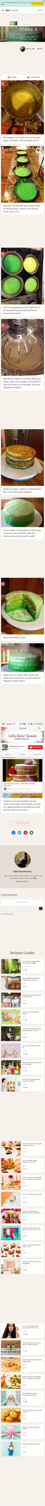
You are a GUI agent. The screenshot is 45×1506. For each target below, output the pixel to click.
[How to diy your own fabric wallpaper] (11, 1266)
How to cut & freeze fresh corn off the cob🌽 (31, 962)
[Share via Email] (31, 833)
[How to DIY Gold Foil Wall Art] (11, 1050)
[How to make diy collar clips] (11, 1199)
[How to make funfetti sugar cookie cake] (11, 1364)
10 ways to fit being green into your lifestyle (31, 1080)
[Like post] (17, 823)
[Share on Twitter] (19, 833)
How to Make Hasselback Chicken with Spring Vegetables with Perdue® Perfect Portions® (31, 980)
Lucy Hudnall (28, 966)
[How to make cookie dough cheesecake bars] (11, 1148)
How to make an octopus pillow (31, 1428)
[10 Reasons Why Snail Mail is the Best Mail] (11, 1000)
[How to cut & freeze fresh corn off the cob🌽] (11, 966)
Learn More (38, 3)
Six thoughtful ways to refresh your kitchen (30, 1394)
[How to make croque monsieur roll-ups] (11, 1165)
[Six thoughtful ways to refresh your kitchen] (11, 1398)
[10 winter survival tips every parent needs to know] (11, 1033)
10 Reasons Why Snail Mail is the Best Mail (32, 996)
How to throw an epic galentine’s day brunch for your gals (31, 1212)
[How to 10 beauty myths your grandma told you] (11, 1331)
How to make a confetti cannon (30, 1013)
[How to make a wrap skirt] (11, 1449)
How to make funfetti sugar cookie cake (32, 1360)
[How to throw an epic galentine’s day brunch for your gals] (11, 1216)
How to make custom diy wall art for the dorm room (31, 1229)
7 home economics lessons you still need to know (31, 1343)
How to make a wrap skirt (31, 1444)
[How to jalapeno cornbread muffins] (11, 1415)
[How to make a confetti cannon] (11, 1016)
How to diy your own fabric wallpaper (31, 1262)
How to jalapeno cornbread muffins (31, 1411)
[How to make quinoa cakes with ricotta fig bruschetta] (11, 1381)
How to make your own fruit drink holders (32, 1063)
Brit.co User (30, 49)
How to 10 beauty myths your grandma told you (30, 1327)
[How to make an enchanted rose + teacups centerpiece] (11, 1182)
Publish (41, 908)
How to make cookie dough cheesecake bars (32, 1144)
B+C (25, 983)
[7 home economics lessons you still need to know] (11, 1347)
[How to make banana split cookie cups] (11, 1249)
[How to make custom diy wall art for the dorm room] (11, 1232)
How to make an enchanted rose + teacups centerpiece (32, 1178)
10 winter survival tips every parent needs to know (31, 1029)
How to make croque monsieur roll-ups (29, 1161)
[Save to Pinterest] (25, 833)
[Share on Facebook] (13, 833)
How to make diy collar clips (32, 1194)
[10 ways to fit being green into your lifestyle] (11, 1084)
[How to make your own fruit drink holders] (11, 1067)
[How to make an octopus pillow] (11, 1432)
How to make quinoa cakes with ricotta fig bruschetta (31, 1377)
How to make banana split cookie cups (31, 1245)
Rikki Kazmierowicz (22, 871)
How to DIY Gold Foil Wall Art (31, 1046)
